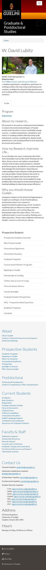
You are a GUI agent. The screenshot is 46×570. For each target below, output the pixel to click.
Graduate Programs (12, 259)
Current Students (16, 393)
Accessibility (13, 549)
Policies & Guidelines (10, 413)
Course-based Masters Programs (18, 265)
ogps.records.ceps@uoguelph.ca (25, 494)
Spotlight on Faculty (10, 366)
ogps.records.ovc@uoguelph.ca (24, 504)
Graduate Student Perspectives (17, 297)
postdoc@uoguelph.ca (30, 481)
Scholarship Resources (11, 439)
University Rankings (10, 341)
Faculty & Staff (14, 431)
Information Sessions (13, 254)
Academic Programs (12, 308)
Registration (7, 403)
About (7, 331)
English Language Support (12, 418)
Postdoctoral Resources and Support (17, 449)
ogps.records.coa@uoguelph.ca (24, 489)
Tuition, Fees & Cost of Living (16, 281)
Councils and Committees (12, 444)
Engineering (7, 115)
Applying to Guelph (12, 270)
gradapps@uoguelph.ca (11, 473)
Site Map (12, 559)
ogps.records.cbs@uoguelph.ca (23, 499)
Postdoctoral (12, 377)
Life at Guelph (7, 335)
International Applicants (14, 248)
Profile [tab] (6, 103)
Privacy (11, 554)
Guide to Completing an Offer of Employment (20, 385)
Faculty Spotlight (11, 291)
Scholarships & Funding (14, 275)
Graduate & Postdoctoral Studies (14, 27)
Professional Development (12, 382)
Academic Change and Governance (16, 446)
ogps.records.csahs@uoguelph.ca (27, 496)
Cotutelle (8, 313)
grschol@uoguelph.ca (28, 477)
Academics (6, 398)
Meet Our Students (10, 359)
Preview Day (7, 364)
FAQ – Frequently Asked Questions (18, 302)
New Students (8, 400)
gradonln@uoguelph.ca (26, 467)
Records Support (8, 441)
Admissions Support (10, 436)
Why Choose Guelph (12, 243)
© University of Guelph (11, 564)
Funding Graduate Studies (12, 405)
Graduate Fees (8, 410)
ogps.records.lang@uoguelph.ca (25, 491)
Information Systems (10, 451)
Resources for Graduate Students (15, 423)
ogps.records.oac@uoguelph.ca (24, 501)
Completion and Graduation (13, 421)
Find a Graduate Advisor (14, 286)
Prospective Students (19, 349)
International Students (11, 415)
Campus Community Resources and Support (19, 338)
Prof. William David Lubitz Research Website (19, 82)
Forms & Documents (10, 408)
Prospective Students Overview (17, 238)
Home (6, 40)
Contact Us (11, 462)
